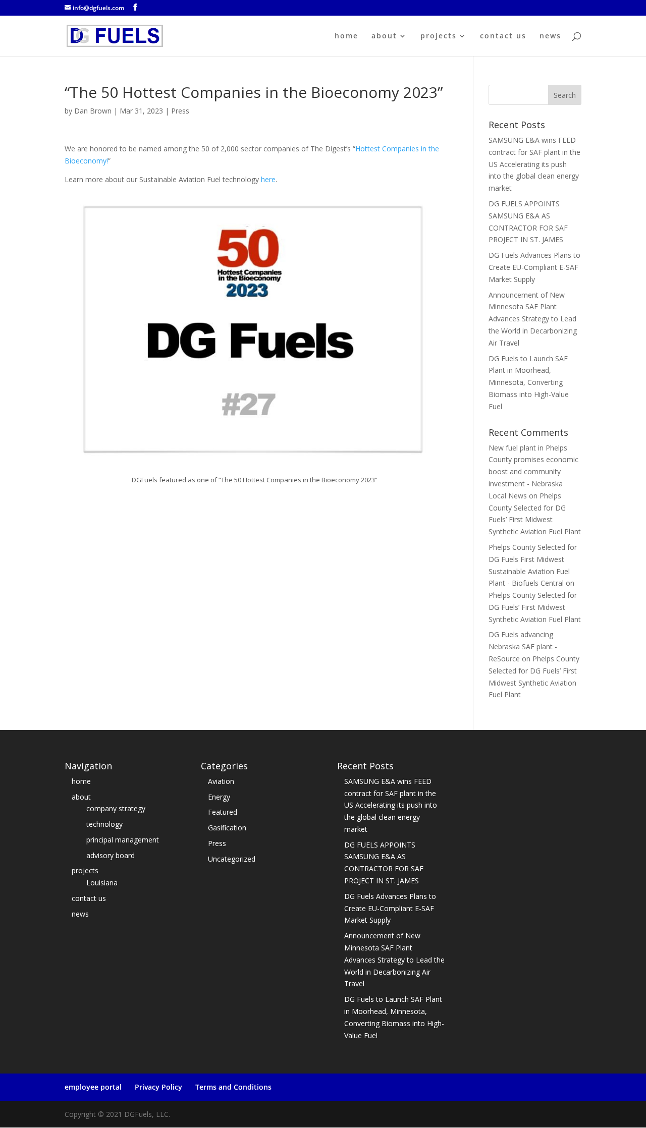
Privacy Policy (158, 1087)
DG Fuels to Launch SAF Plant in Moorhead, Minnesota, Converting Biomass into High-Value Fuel (529, 382)
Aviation (221, 781)
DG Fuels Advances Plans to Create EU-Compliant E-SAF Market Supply (534, 267)
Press (180, 111)
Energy (219, 797)
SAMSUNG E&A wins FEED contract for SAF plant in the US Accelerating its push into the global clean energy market (534, 164)
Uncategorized (231, 859)
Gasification (227, 827)
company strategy (115, 808)
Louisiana (102, 882)
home (346, 36)
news (550, 36)
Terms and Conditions (233, 1087)
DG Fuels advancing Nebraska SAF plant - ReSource (523, 646)
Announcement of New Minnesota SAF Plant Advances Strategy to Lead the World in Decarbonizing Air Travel (533, 319)
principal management (122, 839)
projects (438, 36)
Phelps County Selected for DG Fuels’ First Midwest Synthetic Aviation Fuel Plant (535, 607)
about (384, 36)
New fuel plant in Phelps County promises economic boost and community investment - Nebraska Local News (533, 471)
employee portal (93, 1087)
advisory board (110, 855)
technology (104, 824)
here (268, 179)
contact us (503, 36)
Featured (222, 812)
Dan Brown (93, 111)
